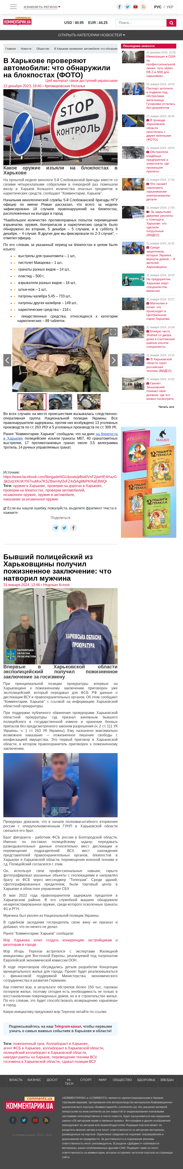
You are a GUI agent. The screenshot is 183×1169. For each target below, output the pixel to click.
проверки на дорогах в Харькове (74, 486)
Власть (16, 1080)
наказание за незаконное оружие (30, 499)
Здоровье (146, 1080)
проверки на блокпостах (23, 490)
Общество (122, 1080)
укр (169, 7)
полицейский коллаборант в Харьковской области (44, 1053)
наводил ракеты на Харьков (26, 1057)
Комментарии (25, 1135)
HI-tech (69, 1082)
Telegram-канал (67, 1026)
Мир (102, 1080)
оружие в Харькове (29, 486)
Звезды (167, 1080)
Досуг (52, 1080)
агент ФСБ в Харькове (22, 1048)
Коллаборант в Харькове (67, 1044)
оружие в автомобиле (56, 495)
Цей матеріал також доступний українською (82, 81)
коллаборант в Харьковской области (73, 1048)
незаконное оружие (19, 495)
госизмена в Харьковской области (31, 1061)
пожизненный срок (28, 1044)
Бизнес (34, 1080)
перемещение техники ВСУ (74, 1057)
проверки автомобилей (65, 490)
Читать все (166, 407)
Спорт (86, 1080)
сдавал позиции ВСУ (79, 1061)
